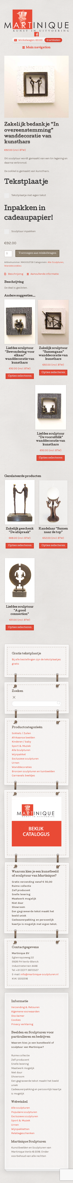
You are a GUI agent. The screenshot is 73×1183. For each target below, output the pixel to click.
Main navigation (38, 47)
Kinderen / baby (21, 741)
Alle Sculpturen (55, 262)
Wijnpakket (19, 754)
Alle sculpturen (20, 1107)
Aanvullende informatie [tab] (44, 273)
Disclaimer (17, 1015)
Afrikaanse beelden (23, 737)
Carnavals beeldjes (23, 775)
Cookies (16, 1020)
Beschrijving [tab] (15, 273)
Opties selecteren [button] (19, 376)
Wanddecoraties (13, 265)
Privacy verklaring (22, 1024)
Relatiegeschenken (22, 1133)
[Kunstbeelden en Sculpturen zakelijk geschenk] (36, 21)
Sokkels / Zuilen (21, 733)
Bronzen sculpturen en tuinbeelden (33, 771)
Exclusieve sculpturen (25, 758)
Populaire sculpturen (24, 1112)
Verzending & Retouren (25, 1007)
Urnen (15, 762)
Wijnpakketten (20, 1129)
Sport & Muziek (21, 745)
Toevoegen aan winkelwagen (37, 253)
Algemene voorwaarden (25, 1011)
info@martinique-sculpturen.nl (39, 974)
